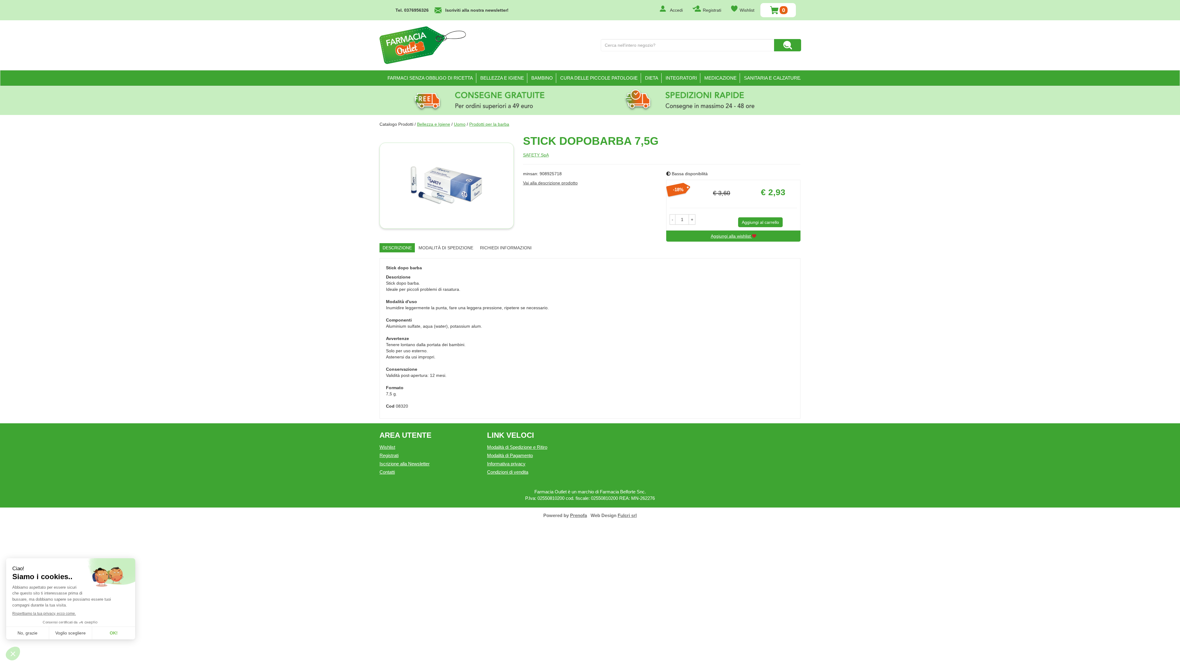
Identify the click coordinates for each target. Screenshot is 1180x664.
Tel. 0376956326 (412, 10)
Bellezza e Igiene (433, 124)
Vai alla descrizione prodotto (550, 182)
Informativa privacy (506, 463)
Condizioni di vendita (507, 472)
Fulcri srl (627, 515)
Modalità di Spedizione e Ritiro (517, 447)
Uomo (460, 124)
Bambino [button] (542, 78)
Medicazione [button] (720, 78)
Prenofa (578, 515)
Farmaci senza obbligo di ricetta (430, 78)
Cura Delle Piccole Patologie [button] (599, 78)
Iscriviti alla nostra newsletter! (477, 10)
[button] (672, 219)
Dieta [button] (651, 78)
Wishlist (747, 10)
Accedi (676, 10)
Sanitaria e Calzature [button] (772, 78)
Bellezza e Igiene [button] (502, 78)
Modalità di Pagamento (510, 455)
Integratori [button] (681, 78)
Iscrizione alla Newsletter (405, 463)
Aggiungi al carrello (760, 222)
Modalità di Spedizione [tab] (446, 247)
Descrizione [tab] (397, 247)
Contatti (387, 472)
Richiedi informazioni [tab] (506, 247)
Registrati (712, 10)
